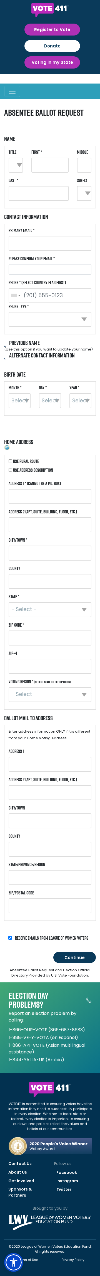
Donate (52, 46)
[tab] (50, 346)
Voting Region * (40, 682)
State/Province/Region (27, 864)
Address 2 (43, 512)
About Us (17, 1172)
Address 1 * (35, 483)
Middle (82, 152)
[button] (14, 1262)
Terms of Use (27, 1259)
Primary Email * (21, 230)
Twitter (63, 1189)
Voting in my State (52, 62)
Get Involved (21, 1181)
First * (36, 152)
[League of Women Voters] (50, 1217)
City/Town (17, 808)
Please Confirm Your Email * (32, 259)
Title (12, 152)
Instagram (67, 1181)
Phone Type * (19, 306)
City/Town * (18, 540)
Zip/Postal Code (21, 893)
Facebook (66, 1172)
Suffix (82, 180)
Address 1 (16, 751)
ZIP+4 (13, 653)
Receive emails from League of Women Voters (51, 938)
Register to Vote (52, 29)
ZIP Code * (16, 625)
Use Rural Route (25, 461)
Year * (74, 388)
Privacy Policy (73, 1259)
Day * (43, 388)
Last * (13, 180)
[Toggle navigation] (12, 91)
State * (14, 597)
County (14, 568)
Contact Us (20, 1163)
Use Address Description (32, 470)
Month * (15, 388)
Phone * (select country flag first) (37, 282)
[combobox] (15, 295)
